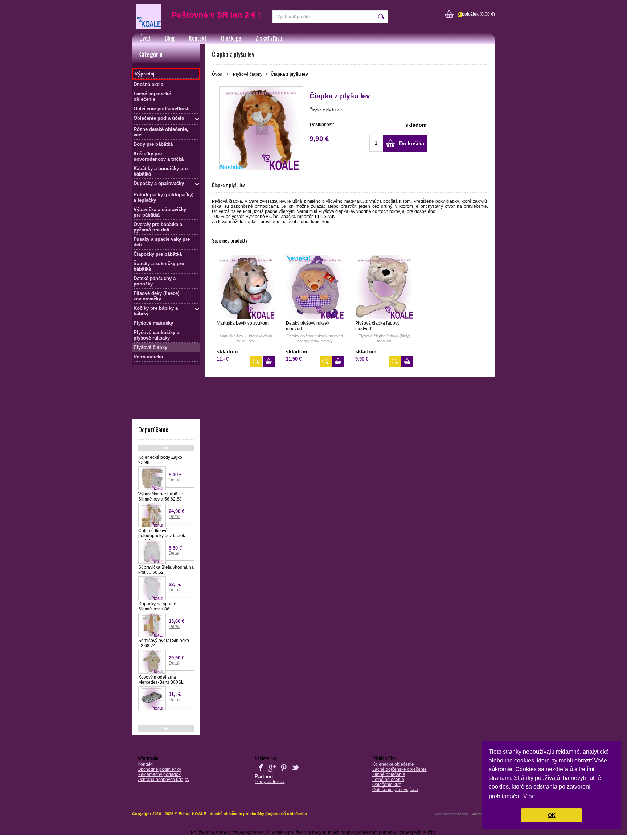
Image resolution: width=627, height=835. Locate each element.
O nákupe (231, 38)
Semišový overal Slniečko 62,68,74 (163, 643)
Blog (170, 38)
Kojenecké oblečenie (393, 764)
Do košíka (411, 143)
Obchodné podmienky (159, 769)
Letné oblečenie (388, 779)
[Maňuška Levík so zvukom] (246, 287)
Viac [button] (529, 796)
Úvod (144, 38)
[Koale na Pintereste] (284, 771)
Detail (174, 479)
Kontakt (197, 38)
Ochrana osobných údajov (163, 779)
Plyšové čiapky (247, 74)
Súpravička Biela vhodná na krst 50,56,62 (166, 570)
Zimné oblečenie (388, 774)
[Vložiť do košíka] (269, 361)
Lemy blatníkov (269, 781)
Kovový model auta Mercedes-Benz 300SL (161, 680)
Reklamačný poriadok (159, 774)
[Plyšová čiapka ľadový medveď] (384, 287)
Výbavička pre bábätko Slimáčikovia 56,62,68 (160, 496)
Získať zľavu (268, 38)
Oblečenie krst (386, 784)
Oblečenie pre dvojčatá (395, 789)
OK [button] (552, 815)
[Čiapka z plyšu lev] (261, 128)
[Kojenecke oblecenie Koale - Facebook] (260, 771)
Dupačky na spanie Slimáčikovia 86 (157, 606)
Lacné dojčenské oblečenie (399, 769)
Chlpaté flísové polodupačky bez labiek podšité (161, 535)
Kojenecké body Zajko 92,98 (160, 460)
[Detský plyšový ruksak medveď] (315, 287)
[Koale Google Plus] (272, 771)
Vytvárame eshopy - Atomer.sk (462, 814)
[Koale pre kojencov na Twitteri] (295, 771)
